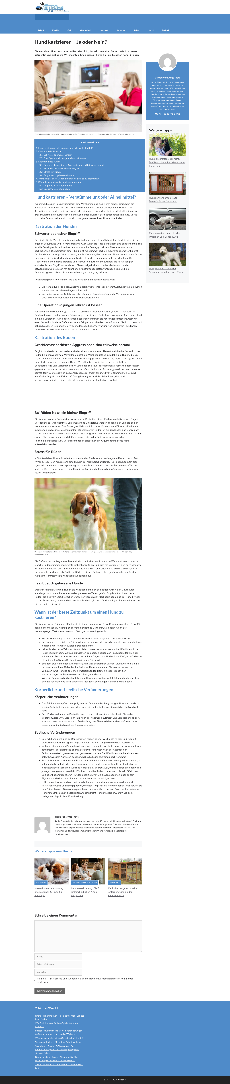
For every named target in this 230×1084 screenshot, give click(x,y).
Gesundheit (85, 30)
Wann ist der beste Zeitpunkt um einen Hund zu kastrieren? (67, 178)
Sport (151, 30)
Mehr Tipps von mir (167, 113)
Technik (165, 30)
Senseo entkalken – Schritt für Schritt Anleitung (59, 1042)
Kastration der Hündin (48, 151)
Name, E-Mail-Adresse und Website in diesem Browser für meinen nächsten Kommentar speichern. (85, 980)
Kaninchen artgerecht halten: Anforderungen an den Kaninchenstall (123, 892)
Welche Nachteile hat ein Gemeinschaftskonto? (59, 1038)
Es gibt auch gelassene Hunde (56, 175)
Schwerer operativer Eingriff (55, 154)
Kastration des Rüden (48, 161)
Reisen (137, 30)
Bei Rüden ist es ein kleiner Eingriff (59, 168)
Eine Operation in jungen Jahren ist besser (62, 158)
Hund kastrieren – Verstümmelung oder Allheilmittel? (64, 148)
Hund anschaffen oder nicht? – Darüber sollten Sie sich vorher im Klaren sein (167, 162)
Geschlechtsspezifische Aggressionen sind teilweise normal (71, 165)
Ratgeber (120, 30)
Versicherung (90, 882)
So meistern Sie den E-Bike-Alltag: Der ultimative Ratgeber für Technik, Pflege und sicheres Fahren (57, 1050)
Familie (55, 30)
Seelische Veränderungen (54, 188)
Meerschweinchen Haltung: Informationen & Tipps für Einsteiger (49, 892)
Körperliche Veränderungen (55, 185)
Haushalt (104, 30)
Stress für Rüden (50, 171)
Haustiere (41, 882)
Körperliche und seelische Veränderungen (58, 182)
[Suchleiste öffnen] (115, 23)
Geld (69, 30)
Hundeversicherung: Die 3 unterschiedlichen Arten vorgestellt (85, 892)
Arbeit (41, 30)
